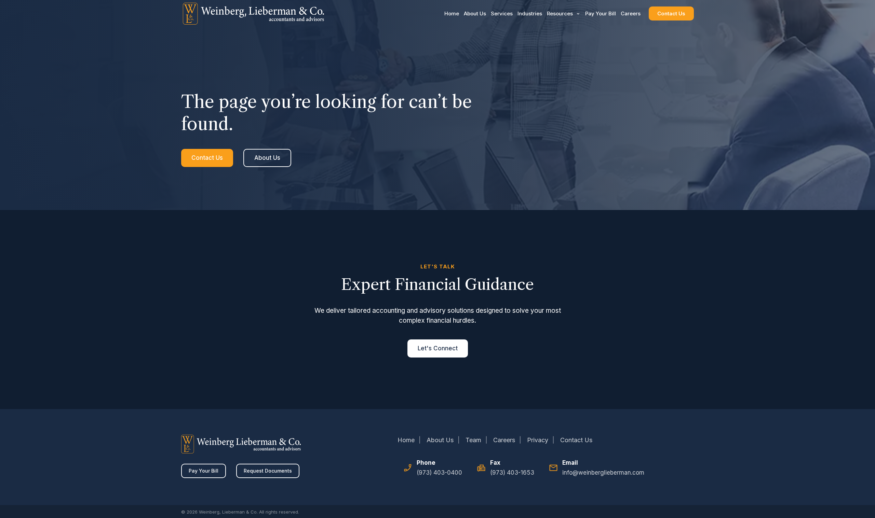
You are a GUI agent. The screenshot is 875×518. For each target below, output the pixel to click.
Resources (560, 13)
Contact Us (671, 13)
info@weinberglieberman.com (603, 472)
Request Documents (268, 471)
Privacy (537, 440)
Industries (529, 13)
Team (473, 440)
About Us (475, 13)
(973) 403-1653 (512, 472)
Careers (631, 13)
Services (502, 13)
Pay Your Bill (600, 13)
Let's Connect (438, 348)
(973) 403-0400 (439, 472)
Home (451, 13)
